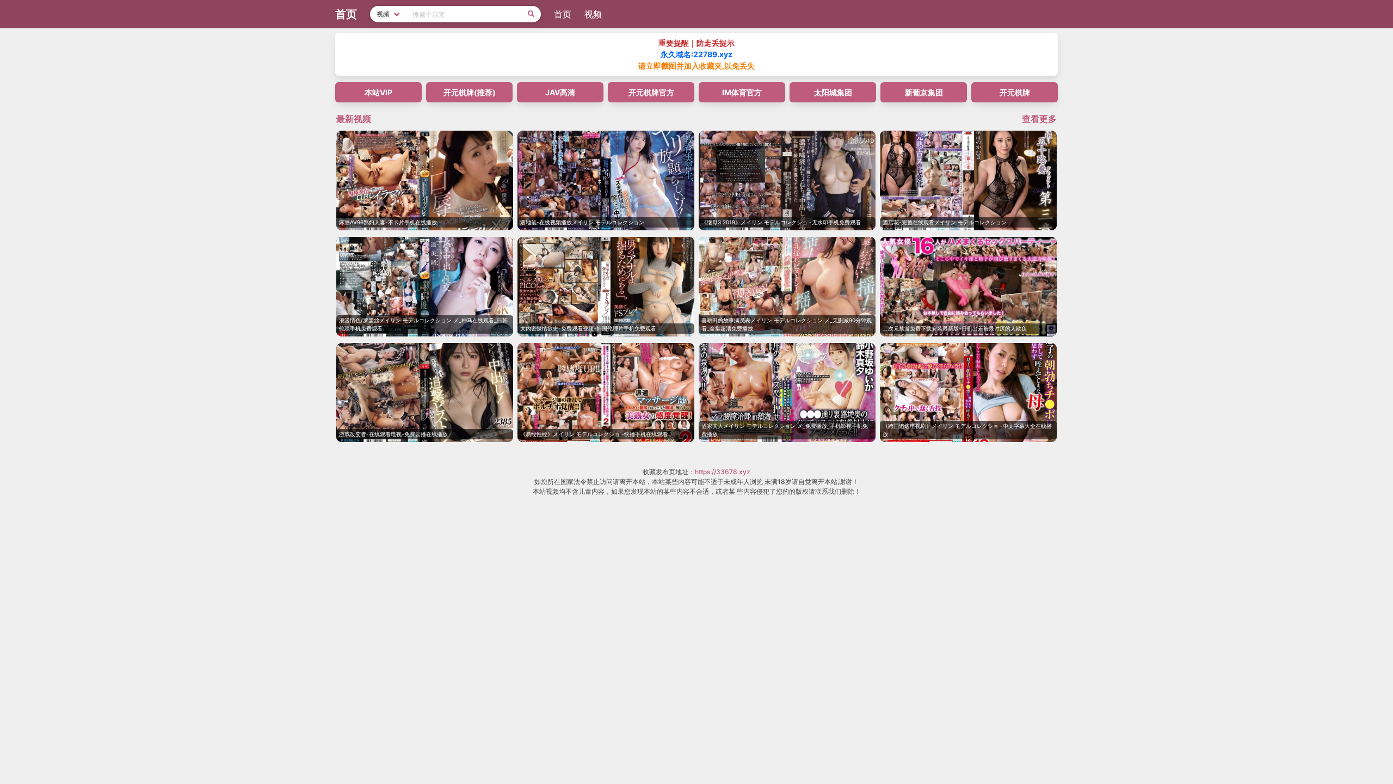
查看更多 (1039, 118)
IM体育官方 (742, 92)
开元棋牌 (1015, 92)
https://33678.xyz (722, 472)
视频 (593, 14)
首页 (562, 14)
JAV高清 (560, 92)
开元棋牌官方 (651, 92)
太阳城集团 (833, 92)
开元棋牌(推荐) (469, 92)
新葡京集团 (924, 92)
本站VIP (378, 92)
